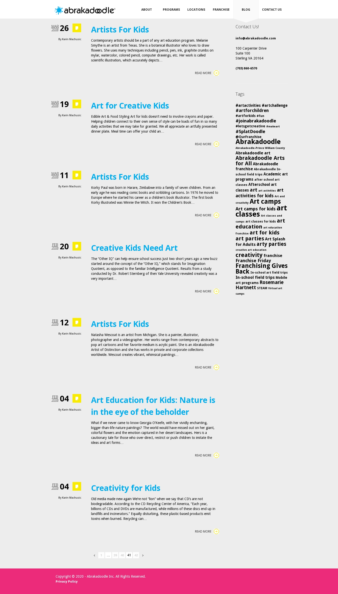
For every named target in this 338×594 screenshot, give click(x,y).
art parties (250, 238)
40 (122, 555)
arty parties (271, 244)
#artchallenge (275, 105)
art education (260, 224)
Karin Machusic (71, 39)
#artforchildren (252, 110)
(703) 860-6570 (246, 68)
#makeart (273, 126)
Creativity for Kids (125, 487)
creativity (249, 255)
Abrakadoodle (258, 142)
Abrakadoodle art (253, 153)
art (253, 190)
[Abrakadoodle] (85, 10)
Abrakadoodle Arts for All (260, 161)
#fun (260, 116)
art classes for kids (260, 221)
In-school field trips (255, 277)
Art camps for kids (256, 208)
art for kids (264, 232)
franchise (273, 255)
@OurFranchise (249, 137)
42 (136, 555)
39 (115, 555)
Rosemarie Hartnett (260, 285)
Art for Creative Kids (130, 105)
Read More (203, 73)
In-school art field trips (269, 272)
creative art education (251, 250)
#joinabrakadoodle (256, 120)
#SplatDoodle (250, 131)
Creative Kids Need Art (134, 247)
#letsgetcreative (250, 126)
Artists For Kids (120, 29)
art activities (267, 190)
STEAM (262, 288)
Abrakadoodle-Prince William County (260, 148)
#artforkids (246, 116)
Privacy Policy (67, 581)
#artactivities (248, 105)
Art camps (265, 201)
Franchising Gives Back (262, 268)
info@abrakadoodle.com (256, 38)
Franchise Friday (253, 260)
